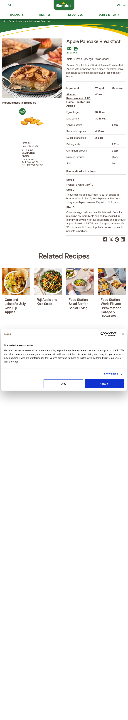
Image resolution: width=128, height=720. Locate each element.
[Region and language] (118, 5)
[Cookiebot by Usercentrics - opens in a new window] (102, 334)
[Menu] (3, 5)
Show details (111, 373)
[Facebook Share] (105, 239)
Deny (63, 383)
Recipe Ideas (15, 21)
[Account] (124, 5)
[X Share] (111, 239)
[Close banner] (123, 334)
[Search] (10, 5)
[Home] (4, 21)
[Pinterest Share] (117, 239)
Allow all (104, 383)
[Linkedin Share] (123, 239)
